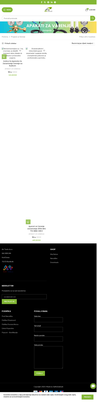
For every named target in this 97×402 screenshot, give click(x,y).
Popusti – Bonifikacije (10, 332)
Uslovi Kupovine (8, 328)
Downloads (54, 262)
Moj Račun (54, 254)
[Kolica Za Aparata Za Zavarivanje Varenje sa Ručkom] (12, 53)
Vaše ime (37, 316)
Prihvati (87, 397)
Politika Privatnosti (9, 320)
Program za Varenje (18, 37)
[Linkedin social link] (51, 2)
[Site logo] (48, 10)
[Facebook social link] (41, 2)
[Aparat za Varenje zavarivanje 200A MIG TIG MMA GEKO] (36, 135)
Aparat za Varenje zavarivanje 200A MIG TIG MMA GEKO (36, 228)
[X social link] (44, 2)
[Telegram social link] (55, 2)
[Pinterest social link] (48, 2)
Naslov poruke (39, 335)
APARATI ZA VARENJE (12, 69)
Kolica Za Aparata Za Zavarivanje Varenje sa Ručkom (12, 63)
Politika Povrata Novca (10, 324)
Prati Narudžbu (7, 316)
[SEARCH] (92, 18)
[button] (4, 56)
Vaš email (37, 326)
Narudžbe (53, 258)
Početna (5, 37)
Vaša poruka (38, 345)
